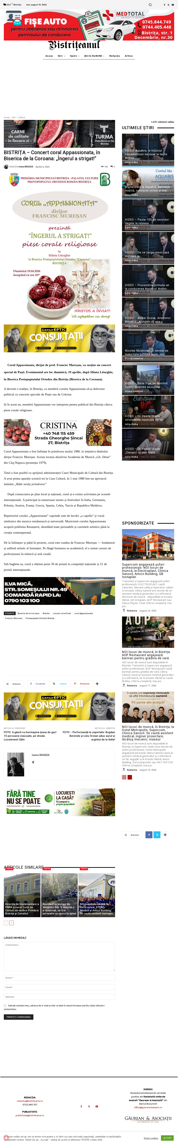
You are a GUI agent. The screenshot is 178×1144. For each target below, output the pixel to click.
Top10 (9, 868)
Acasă (7, 117)
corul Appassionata (83, 613)
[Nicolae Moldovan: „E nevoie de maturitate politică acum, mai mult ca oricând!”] (148, 346)
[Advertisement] (89, 85)
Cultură (21, 117)
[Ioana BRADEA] (6, 166)
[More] (97, 683)
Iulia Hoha (131, 162)
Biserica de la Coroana (28, 613)
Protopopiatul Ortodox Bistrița (40, 618)
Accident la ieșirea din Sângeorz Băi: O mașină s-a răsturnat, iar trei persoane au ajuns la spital (59, 909)
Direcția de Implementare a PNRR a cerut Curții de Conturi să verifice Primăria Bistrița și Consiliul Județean (22, 910)
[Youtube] (173, 5)
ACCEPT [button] (167, 1137)
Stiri (14, 117)
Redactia (132, 610)
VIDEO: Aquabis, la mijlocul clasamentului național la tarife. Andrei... (146, 154)
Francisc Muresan (13, 618)
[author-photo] (124, 610)
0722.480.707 (30, 1104)
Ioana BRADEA (25, 166)
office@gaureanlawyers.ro (148, 1107)
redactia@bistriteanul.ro (30, 1101)
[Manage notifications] (6, 1138)
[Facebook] (164, 5)
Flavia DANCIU (134, 358)
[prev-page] (6, 923)
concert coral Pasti (62, 613)
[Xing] (33, 761)
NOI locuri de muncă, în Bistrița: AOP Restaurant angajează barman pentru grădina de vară (146, 655)
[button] (150, 5)
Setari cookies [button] (151, 1138)
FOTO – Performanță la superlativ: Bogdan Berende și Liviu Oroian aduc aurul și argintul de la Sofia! (89, 736)
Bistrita (46, 613)
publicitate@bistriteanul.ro (30, 1115)
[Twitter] (169, 5)
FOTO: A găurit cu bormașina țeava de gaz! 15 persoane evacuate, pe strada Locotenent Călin (30, 736)
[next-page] (11, 923)
